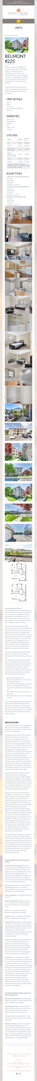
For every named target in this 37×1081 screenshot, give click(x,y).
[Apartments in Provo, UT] (18, 12)
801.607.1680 (18, 1)
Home (8, 1054)
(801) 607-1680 (18, 1062)
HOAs (21, 1054)
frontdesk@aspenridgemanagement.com (18, 3)
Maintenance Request (19, 1056)
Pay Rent (28, 1054)
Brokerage (18, 1059)
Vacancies (15, 1054)
